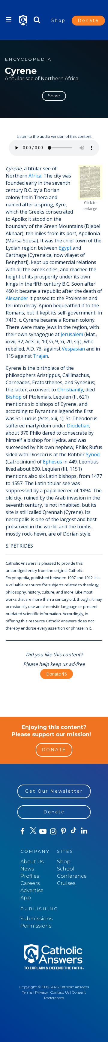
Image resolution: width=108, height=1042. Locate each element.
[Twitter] (33, 831)
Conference (72, 876)
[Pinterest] (63, 831)
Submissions (36, 919)
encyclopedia (28, 59)
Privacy (41, 992)
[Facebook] (22, 831)
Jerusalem (72, 334)
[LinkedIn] (84, 831)
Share (54, 96)
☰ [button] (8, 19)
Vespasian (73, 348)
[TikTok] (74, 831)
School (65, 869)
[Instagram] (53, 831)
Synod (93, 454)
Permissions (35, 926)
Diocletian (78, 425)
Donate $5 (56, 674)
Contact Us (59, 992)
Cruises (66, 883)
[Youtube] (43, 831)
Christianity (70, 389)
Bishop (14, 396)
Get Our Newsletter (54, 791)
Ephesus (52, 461)
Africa (34, 175)
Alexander (17, 298)
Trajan (40, 356)
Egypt (64, 248)
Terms (27, 992)
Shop (58, 20)
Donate (88, 20)
